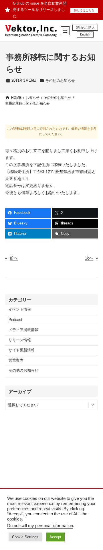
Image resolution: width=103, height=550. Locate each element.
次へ (89, 258)
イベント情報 (20, 309)
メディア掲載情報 (23, 330)
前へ (14, 258)
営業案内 (16, 360)
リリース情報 (20, 340)
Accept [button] (55, 537)
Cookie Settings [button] (25, 537)
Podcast (15, 320)
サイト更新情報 (22, 350)
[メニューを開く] (65, 30)
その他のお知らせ (60, 81)
